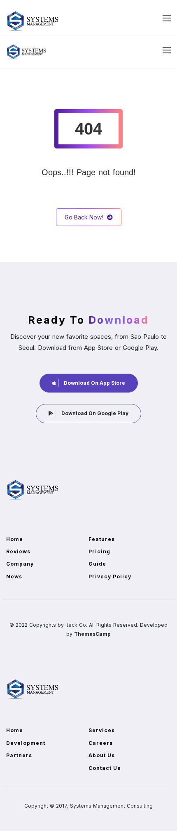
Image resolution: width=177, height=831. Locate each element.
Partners (19, 755)
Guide (97, 564)
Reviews (18, 551)
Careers (100, 743)
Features (101, 539)
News (14, 576)
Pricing (99, 551)
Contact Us (104, 768)
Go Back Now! (84, 217)
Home (14, 539)
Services (101, 730)
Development (25, 743)
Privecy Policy (109, 576)
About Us (101, 755)
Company (20, 564)
